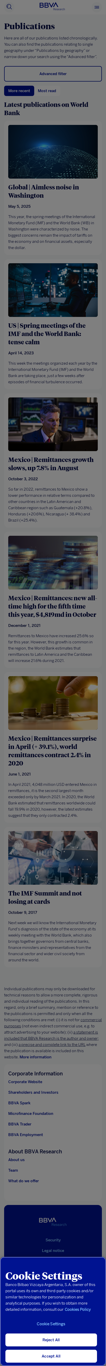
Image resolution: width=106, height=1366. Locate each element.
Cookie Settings (51, 1324)
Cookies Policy (78, 1309)
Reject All (51, 1340)
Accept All (51, 1356)
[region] (53, 1311)
